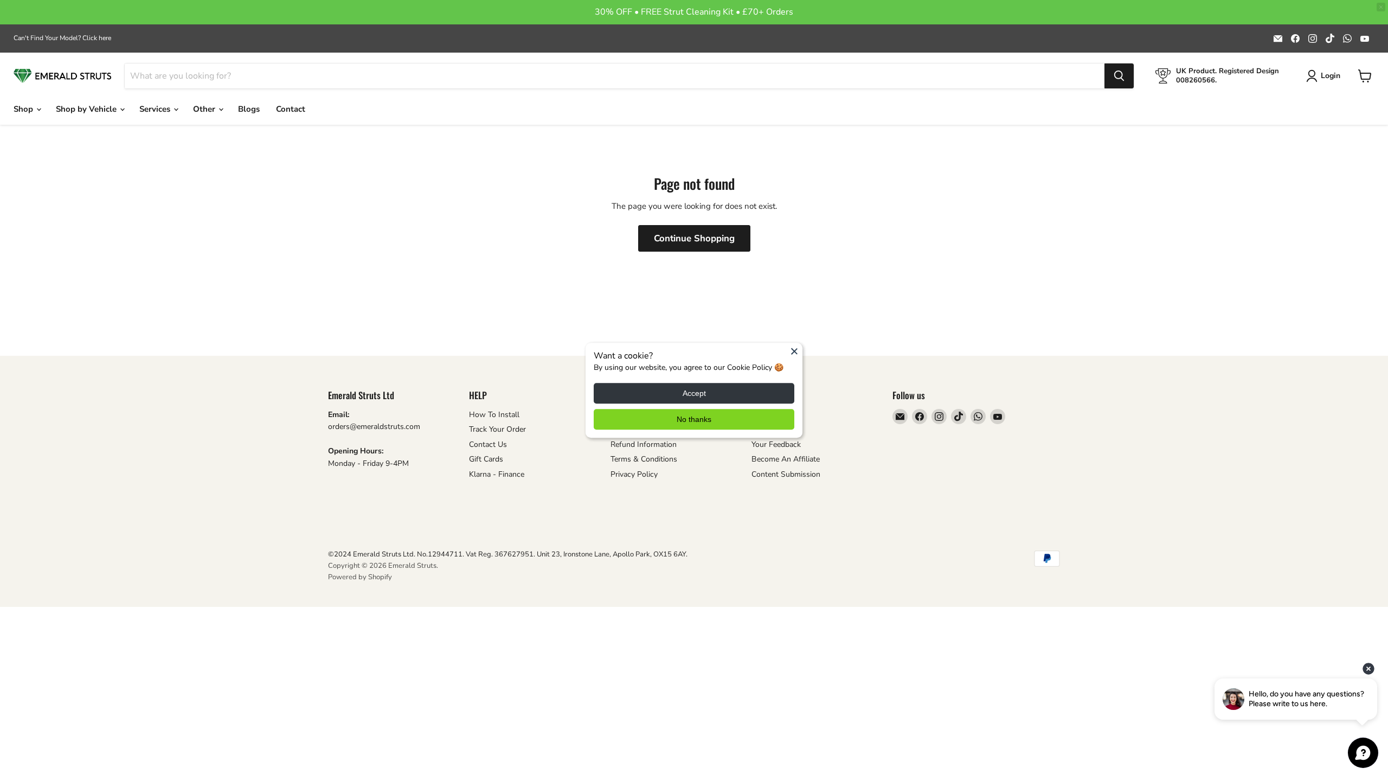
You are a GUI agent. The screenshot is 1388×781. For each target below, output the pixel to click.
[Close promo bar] (1381, 7)
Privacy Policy (634, 474)
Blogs (249, 109)
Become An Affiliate (785, 459)
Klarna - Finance (496, 474)
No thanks (694, 419)
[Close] (794, 351)
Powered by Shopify (360, 577)
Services (155, 109)
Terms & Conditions (644, 459)
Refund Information (644, 444)
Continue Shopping (694, 238)
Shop (24, 109)
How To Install (494, 414)
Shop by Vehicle (87, 109)
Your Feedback (776, 444)
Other (205, 109)
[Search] (1119, 75)
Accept (694, 393)
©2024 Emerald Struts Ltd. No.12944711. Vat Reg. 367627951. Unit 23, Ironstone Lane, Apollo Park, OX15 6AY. (507, 554)
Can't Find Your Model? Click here (62, 38)
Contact (290, 109)
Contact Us (488, 444)
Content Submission (785, 474)
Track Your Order (497, 429)
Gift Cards (486, 459)
